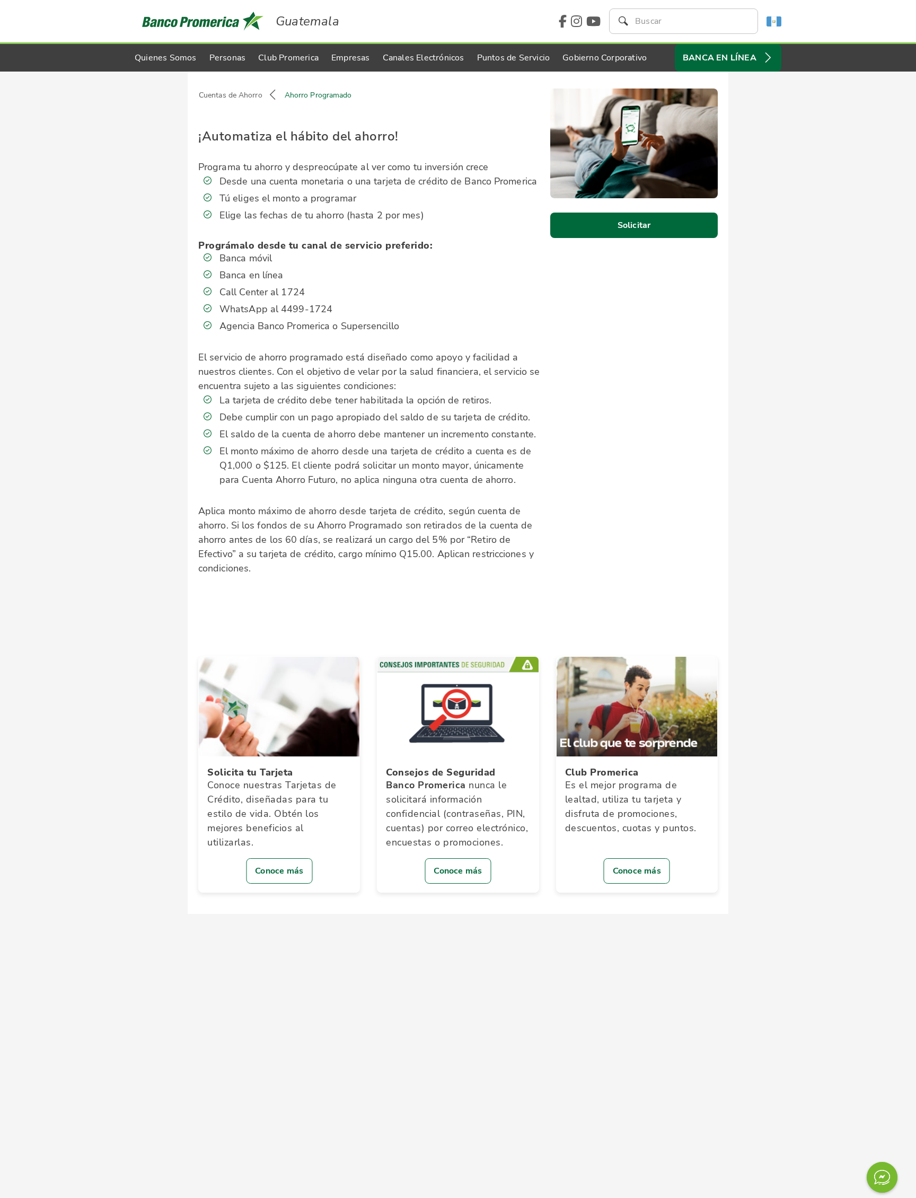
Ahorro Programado (318, 95)
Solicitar (634, 225)
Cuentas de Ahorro (230, 95)
